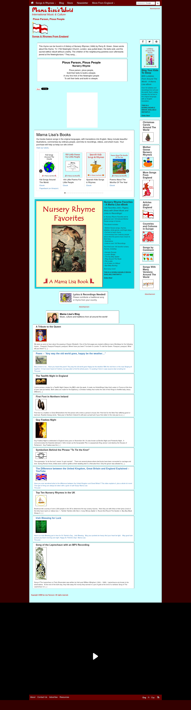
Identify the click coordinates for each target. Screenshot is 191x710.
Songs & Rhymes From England (50, 36)
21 (102, 192)
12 (85, 192)
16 (93, 192)
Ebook (42, 185)
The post (37, 371)
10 (81, 192)
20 (100, 192)
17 (95, 192)
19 (98, 192)
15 (91, 192)
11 (83, 192)
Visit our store (42, 147)
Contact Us (42, 697)
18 (96, 192)
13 (87, 192)
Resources (64, 697)
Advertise (53, 697)
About (32, 697)
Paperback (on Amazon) (48, 188)
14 (89, 192)
